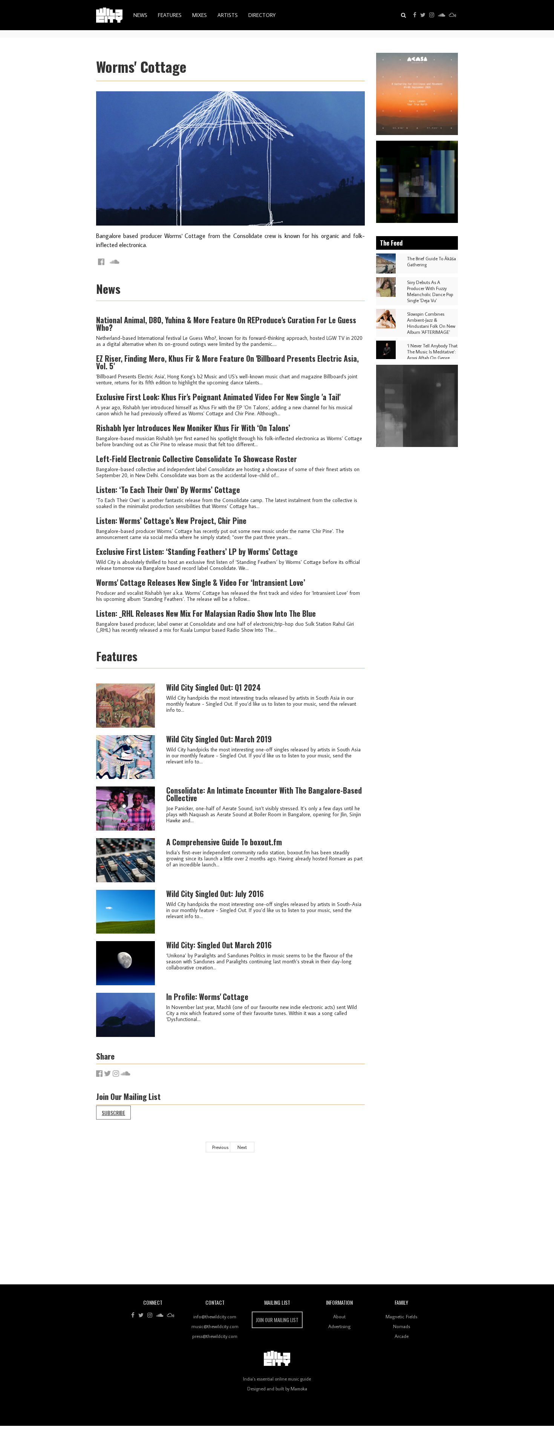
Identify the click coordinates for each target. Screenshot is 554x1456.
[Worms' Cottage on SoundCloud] (114, 262)
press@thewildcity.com (214, 1336)
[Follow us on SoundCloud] (441, 15)
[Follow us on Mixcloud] (452, 15)
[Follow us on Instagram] (431, 15)
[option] (417, 94)
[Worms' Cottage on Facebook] (101, 262)
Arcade (402, 1336)
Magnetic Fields (401, 1316)
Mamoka (299, 1388)
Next (242, 1147)
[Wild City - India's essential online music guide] (109, 15)
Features (170, 15)
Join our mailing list (277, 1320)
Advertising (339, 1326)
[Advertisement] (322, 1224)
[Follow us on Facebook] (414, 15)
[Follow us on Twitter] (422, 15)
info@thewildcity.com (214, 1316)
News (140, 15)
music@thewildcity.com (215, 1326)
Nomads (401, 1326)
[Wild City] (277, 1359)
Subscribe (113, 1113)
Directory (261, 15)
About (339, 1316)
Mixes (199, 15)
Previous (220, 1147)
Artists (227, 15)
